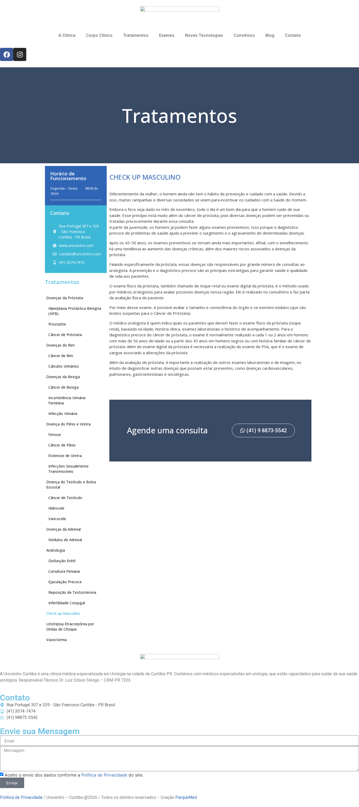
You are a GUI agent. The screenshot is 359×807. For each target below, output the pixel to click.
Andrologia (55, 550)
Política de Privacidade (104, 775)
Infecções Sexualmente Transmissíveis (68, 469)
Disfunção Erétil (61, 560)
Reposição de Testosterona (72, 592)
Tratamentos (135, 35)
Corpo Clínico (99, 35)
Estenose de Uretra (65, 455)
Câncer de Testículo (65, 497)
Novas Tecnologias (204, 35)
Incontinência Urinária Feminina (66, 400)
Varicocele (57, 518)
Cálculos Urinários (63, 366)
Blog (269, 35)
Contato (293, 35)
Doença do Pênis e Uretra (68, 424)
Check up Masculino (63, 613)
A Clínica (66, 35)
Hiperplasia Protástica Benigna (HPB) (74, 311)
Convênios (244, 35)
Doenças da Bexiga (63, 376)
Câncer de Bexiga (63, 387)
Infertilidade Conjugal (66, 602)
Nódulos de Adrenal (65, 539)
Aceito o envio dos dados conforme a (74, 775)
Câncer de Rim (60, 355)
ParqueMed (186, 797)
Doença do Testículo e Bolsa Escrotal (71, 484)
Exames (167, 35)
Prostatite (57, 324)
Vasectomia (56, 639)
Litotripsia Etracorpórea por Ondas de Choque (70, 626)
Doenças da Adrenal (63, 529)
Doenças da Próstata (64, 297)
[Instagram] (19, 54)
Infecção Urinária (62, 413)
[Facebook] (6, 54)
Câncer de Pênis (62, 445)
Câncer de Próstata (65, 334)
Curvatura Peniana (64, 571)
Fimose (54, 434)
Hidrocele (56, 508)
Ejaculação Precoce (65, 581)
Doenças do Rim (60, 345)
